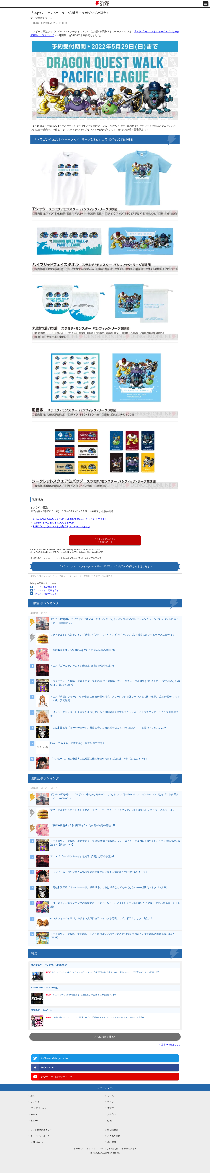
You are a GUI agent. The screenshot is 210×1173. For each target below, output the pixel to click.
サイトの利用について (41, 1130)
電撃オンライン (38, 576)
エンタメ (34, 1102)
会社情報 (111, 1142)
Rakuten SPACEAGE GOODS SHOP (53, 522)
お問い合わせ (36, 1142)
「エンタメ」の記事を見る (46, 590)
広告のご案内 (113, 1136)
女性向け (111, 1114)
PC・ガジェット (38, 1108)
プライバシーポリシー (41, 1136)
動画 (109, 1120)
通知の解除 (112, 1130)
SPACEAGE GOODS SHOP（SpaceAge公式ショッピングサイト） (70, 519)
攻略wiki (34, 1120)
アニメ (110, 1102)
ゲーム (51, 576)
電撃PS (110, 1108)
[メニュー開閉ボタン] (205, 3)
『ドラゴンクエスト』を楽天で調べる (105, 540)
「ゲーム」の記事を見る (45, 587)
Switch (33, 1114)
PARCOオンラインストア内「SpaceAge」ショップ (61, 526)
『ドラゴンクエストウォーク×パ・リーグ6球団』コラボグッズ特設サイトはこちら (104, 566)
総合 (32, 1096)
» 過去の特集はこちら (170, 1044)
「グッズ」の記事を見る (45, 594)
